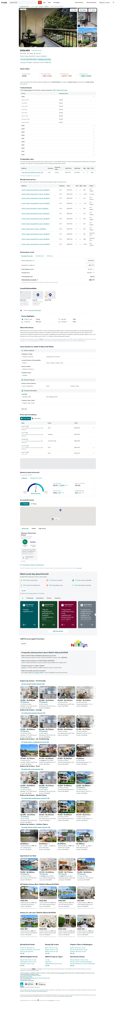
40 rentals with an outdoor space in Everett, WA (35, 827)
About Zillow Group (32, 990)
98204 (46, 6)
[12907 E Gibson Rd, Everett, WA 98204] (29, 750)
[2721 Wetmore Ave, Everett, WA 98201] (85, 750)
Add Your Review (58, 631)
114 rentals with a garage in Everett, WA (33, 713)
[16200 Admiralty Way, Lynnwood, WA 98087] (48, 864)
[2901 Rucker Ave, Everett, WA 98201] (66, 692)
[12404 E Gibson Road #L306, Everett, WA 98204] (48, 921)
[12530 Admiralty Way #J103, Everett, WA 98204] (86, 892)
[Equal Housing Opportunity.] (38, 1000)
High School (42, 528)
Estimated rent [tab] (40, 256)
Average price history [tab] (36, 478)
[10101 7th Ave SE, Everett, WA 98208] (85, 721)
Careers (46, 990)
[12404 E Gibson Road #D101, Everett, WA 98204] (86, 921)
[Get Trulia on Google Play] (40, 984)
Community (29, 598)
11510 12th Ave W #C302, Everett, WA (32, 172)
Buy (44, 2)
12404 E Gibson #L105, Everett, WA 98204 (33, 229)
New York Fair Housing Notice (26, 976)
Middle (34, 528)
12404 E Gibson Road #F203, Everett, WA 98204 (35, 213)
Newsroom (51, 990)
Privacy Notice (83, 990)
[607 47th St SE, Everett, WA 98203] (66, 750)
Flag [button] (34, 624)
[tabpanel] (58, 271)
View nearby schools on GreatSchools (33, 565)
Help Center (51, 1000)
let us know (70, 996)
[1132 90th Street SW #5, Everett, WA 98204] (29, 892)
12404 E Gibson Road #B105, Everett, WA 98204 (35, 224)
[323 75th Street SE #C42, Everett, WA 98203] (67, 892)
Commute (57, 598)
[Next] (94, 697)
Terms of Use (65, 990)
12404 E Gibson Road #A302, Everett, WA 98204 (35, 218)
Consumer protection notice (44, 977)
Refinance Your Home (44, 59)
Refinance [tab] (50, 256)
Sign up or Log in (105, 2)
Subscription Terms (73, 990)
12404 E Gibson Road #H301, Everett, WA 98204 (35, 194)
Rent (49, 2)
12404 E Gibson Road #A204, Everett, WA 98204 (35, 198)
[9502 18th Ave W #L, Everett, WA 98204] (85, 836)
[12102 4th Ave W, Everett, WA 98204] (85, 777)
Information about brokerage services (30, 977)
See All (24, 590)
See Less (24, 409)
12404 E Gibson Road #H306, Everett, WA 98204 (35, 244)
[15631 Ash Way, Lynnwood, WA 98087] (67, 864)
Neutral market (35, 493)
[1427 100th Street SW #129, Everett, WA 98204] (48, 892)
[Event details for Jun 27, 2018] (94, 447)
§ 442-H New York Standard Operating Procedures (30, 975)
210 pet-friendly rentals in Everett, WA (33, 684)
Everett (41, 6)
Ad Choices (89, 990)
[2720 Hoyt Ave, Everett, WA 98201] (48, 750)
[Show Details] (94, 97)
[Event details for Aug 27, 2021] (94, 428)
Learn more (79, 568)
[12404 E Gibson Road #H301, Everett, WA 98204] (67, 921)
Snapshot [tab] (24, 478)
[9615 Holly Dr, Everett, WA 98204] (85, 807)
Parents (49, 598)
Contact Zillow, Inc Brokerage (27, 980)
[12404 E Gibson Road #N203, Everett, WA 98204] (29, 921)
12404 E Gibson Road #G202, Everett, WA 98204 (35, 234)
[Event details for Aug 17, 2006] (94, 453)
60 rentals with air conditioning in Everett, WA (35, 742)
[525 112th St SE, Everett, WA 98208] (48, 692)
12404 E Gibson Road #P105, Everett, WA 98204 (35, 239)
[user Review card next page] (96, 614)
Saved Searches (91, 2)
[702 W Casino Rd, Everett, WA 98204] (66, 777)
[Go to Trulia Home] (5, 2)
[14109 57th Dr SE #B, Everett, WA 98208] (66, 836)
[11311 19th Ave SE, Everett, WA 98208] (29, 692)
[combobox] (25, 2)
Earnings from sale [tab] (27, 256)
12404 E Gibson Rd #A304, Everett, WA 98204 (34, 208)
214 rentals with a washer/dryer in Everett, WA (35, 798)
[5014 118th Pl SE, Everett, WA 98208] (48, 836)
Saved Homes (79, 2)
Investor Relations (58, 990)
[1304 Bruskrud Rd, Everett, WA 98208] (85, 692)
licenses (62, 973)
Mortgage (56, 2)
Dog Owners (40, 598)
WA (36, 6)
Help (79, 990)
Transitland (40, 968)
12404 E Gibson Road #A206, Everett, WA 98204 (35, 203)
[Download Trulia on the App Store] (29, 984)
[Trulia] (21, 984)
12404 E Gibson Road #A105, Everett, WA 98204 (35, 190)
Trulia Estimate (27, 90)
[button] (40, 2)
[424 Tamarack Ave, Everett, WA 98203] (29, 836)
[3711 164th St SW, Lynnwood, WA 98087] (86, 864)
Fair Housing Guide (40, 990)
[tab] (25, 418)
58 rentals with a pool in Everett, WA (32, 769)
